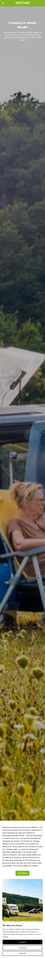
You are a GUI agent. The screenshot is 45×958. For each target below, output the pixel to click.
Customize (22, 948)
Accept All (22, 942)
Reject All (22, 953)
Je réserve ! (22, 873)
